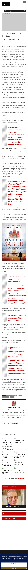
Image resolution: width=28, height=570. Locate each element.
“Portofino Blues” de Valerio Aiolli (11, 506)
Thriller (12, 397)
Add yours (21, 478)
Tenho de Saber (5, 397)
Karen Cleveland (13, 395)
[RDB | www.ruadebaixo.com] (11, 4)
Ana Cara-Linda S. (7, 43)
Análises (5, 509)
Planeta (19, 395)
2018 (7, 395)
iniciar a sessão (8, 483)
